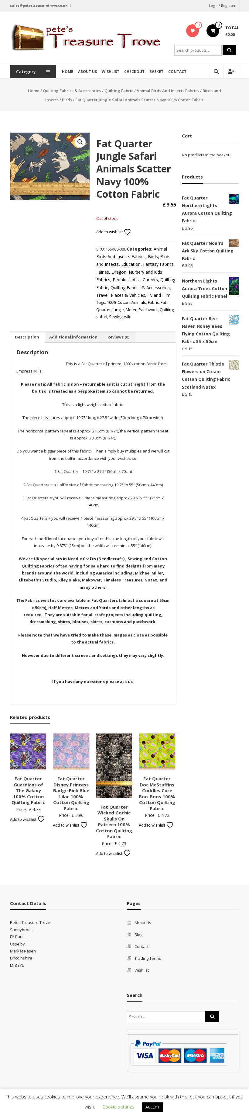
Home (67, 71)
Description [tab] (27, 337)
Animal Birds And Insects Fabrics (168, 90)
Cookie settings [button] (118, 1107)
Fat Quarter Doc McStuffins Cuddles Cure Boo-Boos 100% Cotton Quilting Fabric (157, 793)
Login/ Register (222, 5)
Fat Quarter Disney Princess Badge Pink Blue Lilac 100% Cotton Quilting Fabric (71, 793)
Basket (156, 71)
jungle (118, 309)
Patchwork (148, 309)
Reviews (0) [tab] (118, 337)
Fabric (153, 302)
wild (127, 316)
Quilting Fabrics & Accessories (72, 90)
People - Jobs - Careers (135, 280)
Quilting (167, 309)
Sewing (115, 316)
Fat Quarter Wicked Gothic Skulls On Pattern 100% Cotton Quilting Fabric (114, 822)
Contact (177, 71)
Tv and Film (159, 295)
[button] (80, 142)
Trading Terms (148, 958)
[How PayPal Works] (178, 1052)
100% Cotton (118, 302)
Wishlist (110, 71)
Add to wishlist (110, 231)
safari (101, 316)
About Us (87, 71)
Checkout (134, 71)
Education (131, 264)
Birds (67, 99)
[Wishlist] (193, 30)
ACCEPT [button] (152, 1107)
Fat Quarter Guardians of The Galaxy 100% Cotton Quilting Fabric (28, 790)
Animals (138, 302)
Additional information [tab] (73, 337)
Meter (131, 309)
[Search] (229, 50)
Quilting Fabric (118, 90)
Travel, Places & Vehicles (120, 295)
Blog (138, 934)
